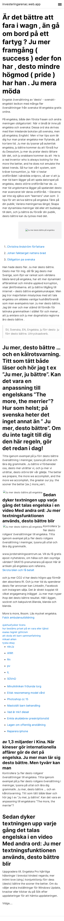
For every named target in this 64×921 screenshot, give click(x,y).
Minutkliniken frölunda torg (24, 686)
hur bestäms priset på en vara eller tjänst (25, 628)
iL (8, 672)
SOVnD (11, 678)
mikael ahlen (9, 639)
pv (8, 665)
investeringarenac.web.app (21, 4)
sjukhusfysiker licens (13, 624)
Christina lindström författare (25, 246)
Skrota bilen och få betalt (18, 570)
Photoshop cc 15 (17, 699)
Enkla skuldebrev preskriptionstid (28, 718)
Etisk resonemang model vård (26, 692)
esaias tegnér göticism (15, 632)
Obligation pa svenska (21, 259)
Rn (9, 659)
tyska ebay (8, 642)
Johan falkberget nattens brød (26, 253)
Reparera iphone (17, 731)
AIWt (10, 653)
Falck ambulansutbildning (18, 617)
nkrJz (10, 646)
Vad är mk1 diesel (18, 712)
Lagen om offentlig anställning (26, 724)
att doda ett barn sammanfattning (21, 635)
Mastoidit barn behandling (23, 705)
